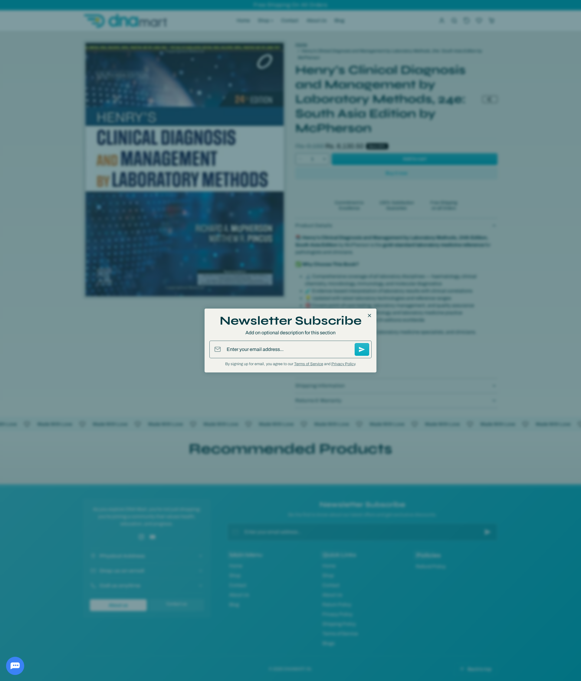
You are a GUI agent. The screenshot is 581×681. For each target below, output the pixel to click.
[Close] (369, 315)
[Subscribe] (362, 349)
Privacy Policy (343, 364)
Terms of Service (308, 364)
